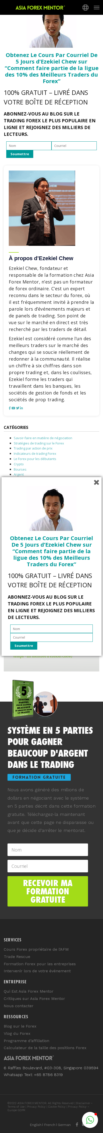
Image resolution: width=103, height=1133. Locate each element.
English (36, 1125)
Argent (19, 474)
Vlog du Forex (17, 1033)
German (64, 1125)
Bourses (20, 469)
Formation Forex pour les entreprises (40, 963)
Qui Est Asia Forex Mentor (29, 991)
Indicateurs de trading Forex (35, 453)
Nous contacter (19, 1005)
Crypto (19, 464)
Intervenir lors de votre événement (37, 971)
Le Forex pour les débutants (35, 459)
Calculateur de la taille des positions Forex (45, 1047)
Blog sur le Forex (20, 1026)
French (49, 1125)
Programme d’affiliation (26, 1040)
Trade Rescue (17, 956)
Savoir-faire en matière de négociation (43, 438)
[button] (90, 1120)
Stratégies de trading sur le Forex (39, 443)
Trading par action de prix (33, 448)
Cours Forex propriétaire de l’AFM (36, 949)
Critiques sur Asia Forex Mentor (34, 998)
